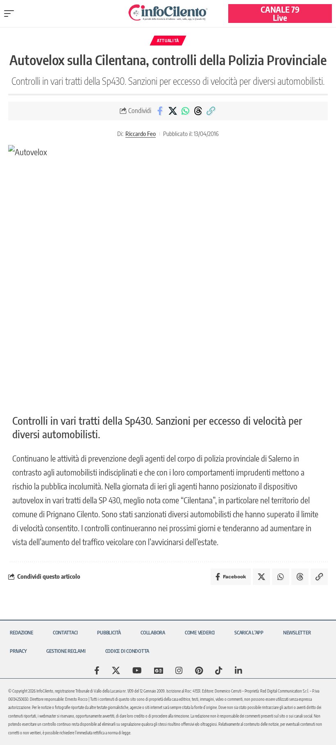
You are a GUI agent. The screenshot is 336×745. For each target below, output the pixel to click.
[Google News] (158, 670)
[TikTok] (219, 670)
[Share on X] (172, 111)
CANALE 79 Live (280, 13)
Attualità (168, 40)
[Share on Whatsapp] (185, 111)
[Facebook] (97, 670)
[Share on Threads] (198, 111)
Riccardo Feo (140, 133)
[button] (11, 13)
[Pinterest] (199, 670)
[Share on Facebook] (160, 111)
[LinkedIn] (238, 670)
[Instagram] (179, 670)
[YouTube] (137, 670)
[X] (116, 670)
